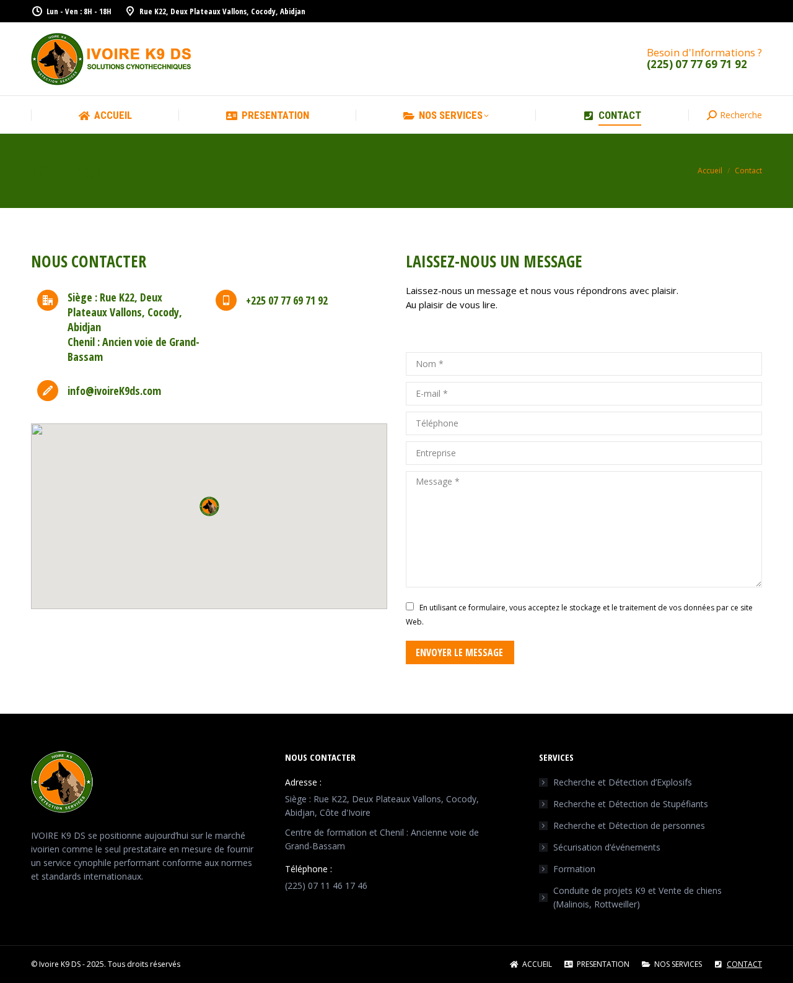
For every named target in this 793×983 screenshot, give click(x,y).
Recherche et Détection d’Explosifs (622, 782)
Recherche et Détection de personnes (629, 825)
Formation (574, 869)
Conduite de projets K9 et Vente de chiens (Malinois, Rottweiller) (637, 897)
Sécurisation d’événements (606, 847)
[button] (209, 506)
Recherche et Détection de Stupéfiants (630, 804)
